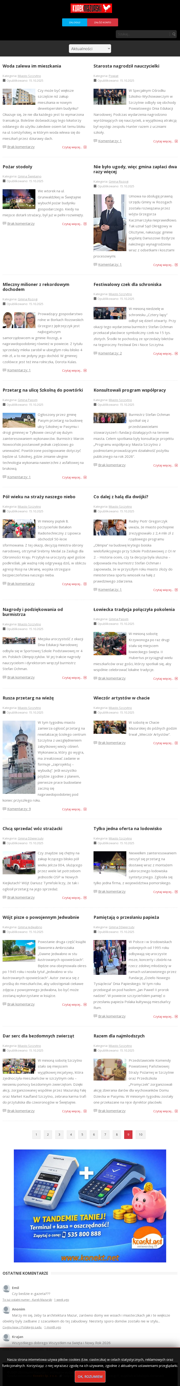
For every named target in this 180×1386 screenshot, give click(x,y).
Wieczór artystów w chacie (122, 698)
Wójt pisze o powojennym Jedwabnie (41, 917)
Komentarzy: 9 (19, 808)
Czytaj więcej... (72, 147)
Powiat (113, 76)
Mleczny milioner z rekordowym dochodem (36, 286)
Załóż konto (102, 22)
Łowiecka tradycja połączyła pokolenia (134, 609)
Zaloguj (74, 22)
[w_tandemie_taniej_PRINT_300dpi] (90, 1205)
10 (140, 1135)
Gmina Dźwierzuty (31, 838)
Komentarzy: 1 (110, 140)
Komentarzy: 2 (110, 353)
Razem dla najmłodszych (119, 1036)
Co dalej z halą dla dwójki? (121, 496)
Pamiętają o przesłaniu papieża (126, 917)
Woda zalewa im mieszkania (32, 66)
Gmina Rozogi (118, 181)
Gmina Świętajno (29, 176)
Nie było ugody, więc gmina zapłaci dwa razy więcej (135, 169)
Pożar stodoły (17, 166)
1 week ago (61, 1300)
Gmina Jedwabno (30, 927)
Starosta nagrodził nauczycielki (126, 66)
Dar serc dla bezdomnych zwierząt (38, 1036)
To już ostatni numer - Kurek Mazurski (27, 1300)
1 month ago (52, 1327)
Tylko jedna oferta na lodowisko (128, 828)
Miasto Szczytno (29, 76)
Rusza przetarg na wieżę (28, 698)
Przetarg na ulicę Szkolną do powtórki (43, 390)
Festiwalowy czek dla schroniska (127, 284)
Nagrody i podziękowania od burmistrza (33, 612)
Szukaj (174, 34)
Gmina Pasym (28, 400)
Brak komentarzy (21, 146)
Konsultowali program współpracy (130, 390)
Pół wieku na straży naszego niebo (39, 496)
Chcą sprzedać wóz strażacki (32, 828)
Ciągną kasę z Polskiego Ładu (22, 1327)
